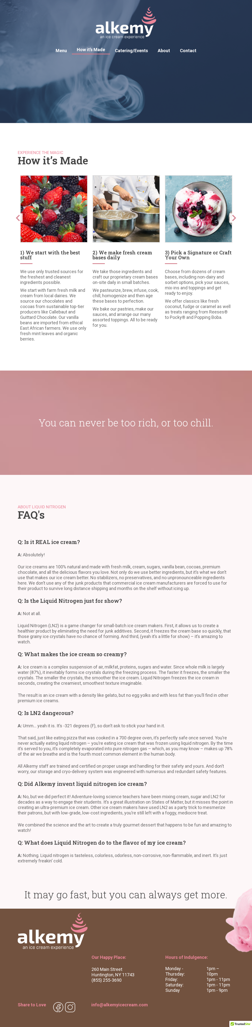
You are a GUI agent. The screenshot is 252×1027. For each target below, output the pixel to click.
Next (234, 219)
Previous (17, 219)
